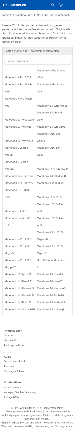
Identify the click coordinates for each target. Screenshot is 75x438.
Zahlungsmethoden (14, 345)
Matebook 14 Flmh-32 (18, 302)
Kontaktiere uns (12, 387)
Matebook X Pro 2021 (18, 77)
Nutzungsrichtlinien (14, 371)
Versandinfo (10, 340)
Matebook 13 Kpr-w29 (18, 274)
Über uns (9, 335)
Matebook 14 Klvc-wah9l (19, 288)
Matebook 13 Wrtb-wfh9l (52, 105)
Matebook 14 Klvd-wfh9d (20, 309)
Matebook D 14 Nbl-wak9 (52, 168)
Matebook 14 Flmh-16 (50, 295)
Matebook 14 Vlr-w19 (50, 274)
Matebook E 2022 (15, 211)
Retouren (9, 366)
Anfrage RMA (11, 397)
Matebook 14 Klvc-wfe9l (51, 288)
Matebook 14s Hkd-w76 (19, 182)
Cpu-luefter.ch (14, 5)
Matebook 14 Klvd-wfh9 (51, 302)
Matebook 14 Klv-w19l (18, 281)
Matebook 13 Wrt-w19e (51, 126)
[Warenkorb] (61, 4)
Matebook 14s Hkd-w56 (19, 175)
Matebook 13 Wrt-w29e (19, 140)
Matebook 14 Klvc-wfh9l (19, 295)
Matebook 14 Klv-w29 (50, 281)
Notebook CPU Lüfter (28, 14)
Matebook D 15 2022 (49, 196)
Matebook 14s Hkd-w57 (51, 182)
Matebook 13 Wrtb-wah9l (20, 119)
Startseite (6, 14)
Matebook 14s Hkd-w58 (51, 175)
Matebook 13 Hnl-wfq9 (50, 309)
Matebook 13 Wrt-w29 (18, 126)
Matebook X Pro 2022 (18, 239)
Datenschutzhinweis (15, 361)
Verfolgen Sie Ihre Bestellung (20, 392)
